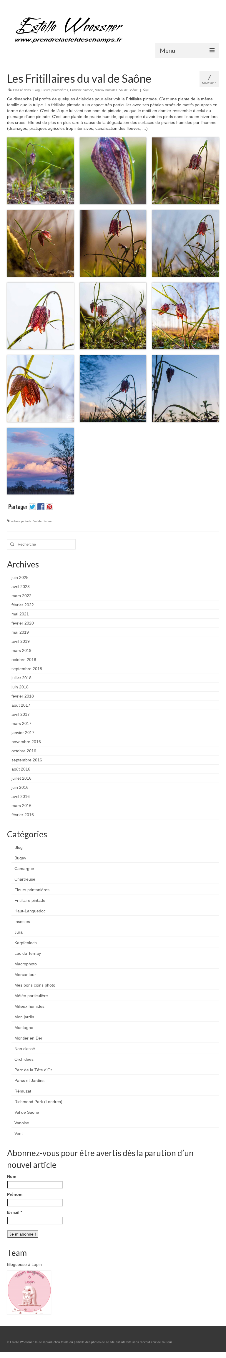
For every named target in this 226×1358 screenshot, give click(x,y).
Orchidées (24, 1059)
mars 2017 (21, 723)
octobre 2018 (23, 659)
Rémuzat (22, 1091)
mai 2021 (20, 614)
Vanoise (21, 1122)
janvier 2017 (22, 732)
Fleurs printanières (54, 90)
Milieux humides (106, 90)
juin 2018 (20, 687)
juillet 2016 (21, 778)
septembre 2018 (26, 668)
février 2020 (22, 623)
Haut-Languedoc (30, 911)
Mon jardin (24, 1017)
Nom (11, 1176)
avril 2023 (20, 586)
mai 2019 (20, 632)
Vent (18, 1133)
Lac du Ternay (27, 953)
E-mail (14, 1212)
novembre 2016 (26, 741)
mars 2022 (21, 595)
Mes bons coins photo (34, 985)
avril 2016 (20, 796)
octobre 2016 (23, 750)
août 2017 (20, 705)
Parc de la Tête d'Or (33, 1070)
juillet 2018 (21, 677)
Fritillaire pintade (81, 90)
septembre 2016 (26, 760)
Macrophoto (25, 964)
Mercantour (25, 974)
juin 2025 (20, 577)
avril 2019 (20, 641)
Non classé (24, 1048)
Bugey (20, 858)
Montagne (23, 1027)
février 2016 (22, 814)
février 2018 (22, 696)
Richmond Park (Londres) (38, 1101)
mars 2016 (21, 805)
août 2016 (20, 769)
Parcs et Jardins (29, 1080)
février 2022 (22, 604)
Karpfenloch (25, 942)
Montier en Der (28, 1038)
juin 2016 (20, 787)
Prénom (14, 1194)
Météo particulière (31, 995)
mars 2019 (21, 650)
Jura (18, 932)
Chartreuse (24, 879)
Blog (37, 90)
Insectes (22, 921)
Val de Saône (128, 90)
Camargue (24, 868)
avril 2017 (20, 714)
